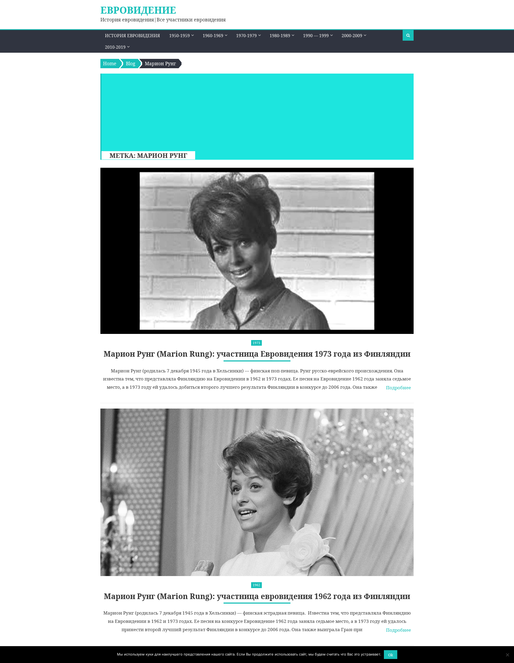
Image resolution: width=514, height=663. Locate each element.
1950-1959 (179, 36)
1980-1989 (280, 36)
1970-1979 (246, 36)
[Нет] (507, 654)
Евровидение (138, 10)
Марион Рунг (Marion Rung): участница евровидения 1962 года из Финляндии (257, 596)
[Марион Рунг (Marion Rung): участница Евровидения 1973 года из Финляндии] (257, 251)
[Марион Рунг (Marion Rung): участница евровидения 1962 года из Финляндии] (257, 492)
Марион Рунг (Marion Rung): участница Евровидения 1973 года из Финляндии (257, 354)
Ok (390, 654)
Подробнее (398, 387)
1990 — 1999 (316, 36)
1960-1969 (213, 36)
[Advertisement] (254, 111)
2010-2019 (115, 47)
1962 (256, 585)
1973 (256, 343)
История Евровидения (132, 36)
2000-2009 (352, 36)
